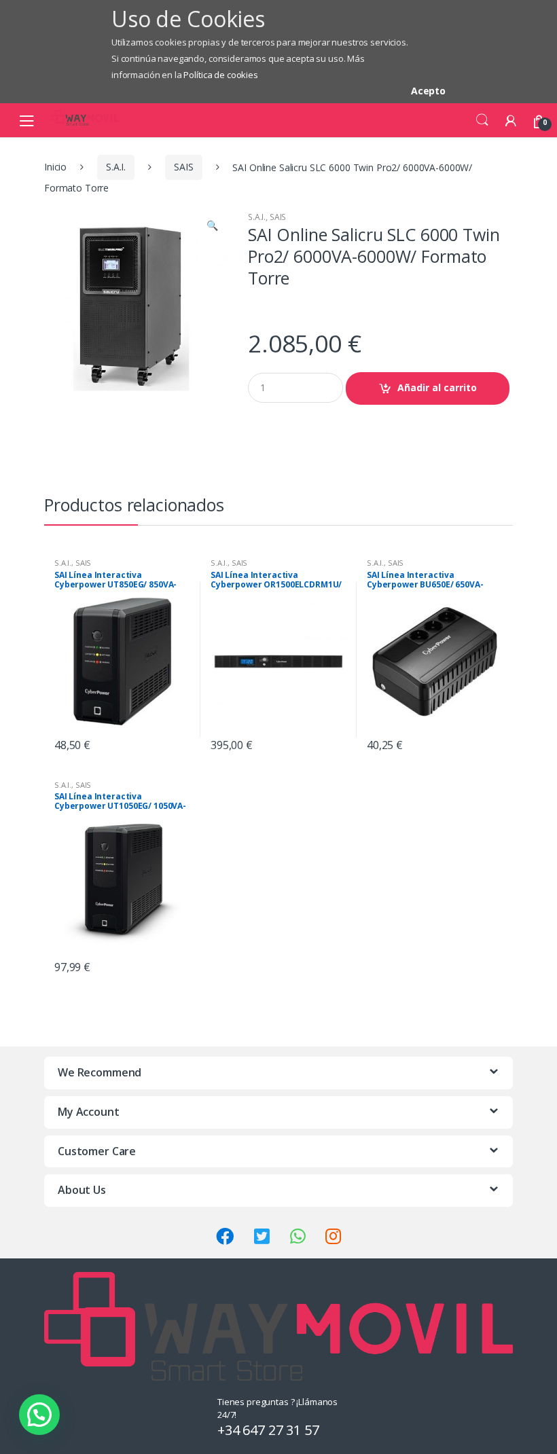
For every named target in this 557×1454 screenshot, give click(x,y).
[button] (211, 226)
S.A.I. (116, 166)
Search (482, 120)
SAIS (183, 166)
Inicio (55, 166)
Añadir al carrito (437, 387)
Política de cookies (220, 75)
